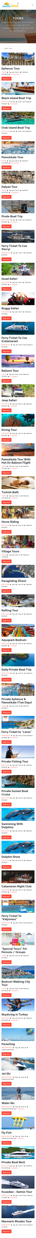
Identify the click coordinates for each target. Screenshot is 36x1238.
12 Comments (15, 74)
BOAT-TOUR (6, 102)
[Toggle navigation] (32, 4)
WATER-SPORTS (7, 1047)
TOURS (4, 72)
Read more (6, 79)
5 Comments (14, 104)
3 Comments (14, 222)
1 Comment (13, 406)
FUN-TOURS (5, 282)
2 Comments (15, 192)
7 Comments (20, 1109)
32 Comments (15, 163)
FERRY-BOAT (6, 253)
